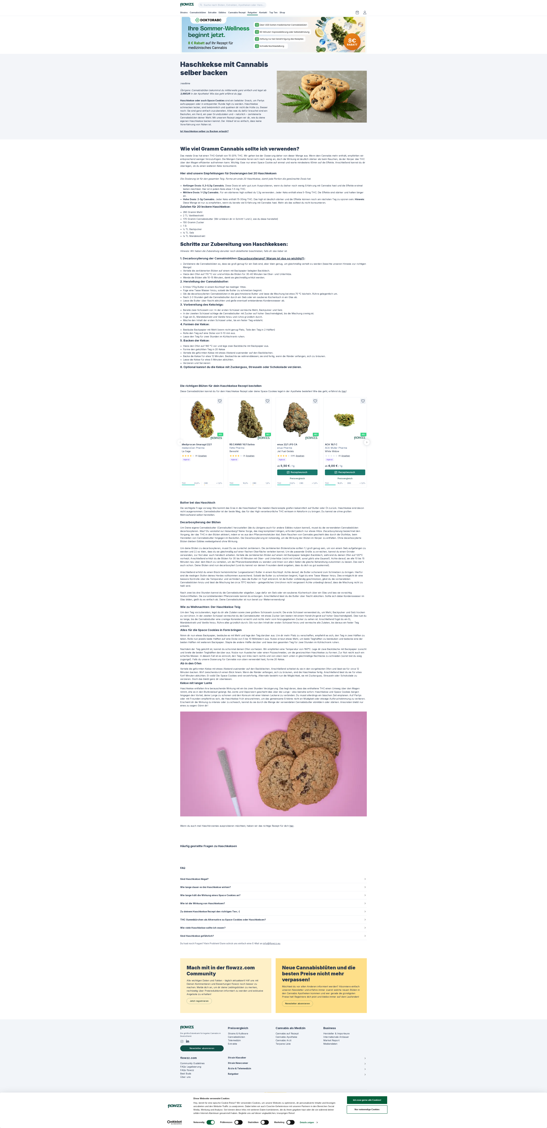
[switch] (238, 1122)
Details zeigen (307, 1122)
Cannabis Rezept (237, 12)
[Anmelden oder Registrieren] (365, 13)
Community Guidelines (192, 1063)
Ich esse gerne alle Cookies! (367, 1100)
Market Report (331, 1040)
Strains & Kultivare (238, 1033)
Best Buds (185, 1073)
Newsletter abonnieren (297, 1003)
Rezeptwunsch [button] (299, 472)
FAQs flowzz (187, 1070)
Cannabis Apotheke (286, 1036)
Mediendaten (330, 1043)
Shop (282, 12)
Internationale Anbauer (336, 1036)
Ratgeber (252, 12)
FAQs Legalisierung (190, 1066)
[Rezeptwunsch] (357, 12)
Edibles (222, 12)
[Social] (182, 1041)
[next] (367, 442)
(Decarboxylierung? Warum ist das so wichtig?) (270, 258)
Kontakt (263, 12)
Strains (184, 12)
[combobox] (232, 5)
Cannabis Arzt (283, 1040)
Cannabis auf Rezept (287, 1033)
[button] (219, 401)
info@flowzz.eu (271, 943)
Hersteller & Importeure (336, 1033)
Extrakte (212, 12)
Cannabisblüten (198, 12)
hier (239, 93)
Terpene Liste (283, 1043)
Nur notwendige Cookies (367, 1109)
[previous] (180, 442)
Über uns (185, 1077)
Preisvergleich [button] (297, 478)
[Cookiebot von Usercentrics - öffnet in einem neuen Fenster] (174, 1122)
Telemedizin (234, 1040)
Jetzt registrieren (199, 1001)
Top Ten (273, 12)
